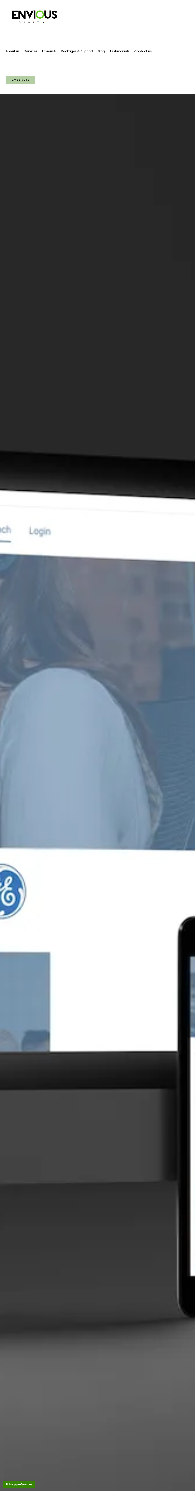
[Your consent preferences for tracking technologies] (19, 1484)
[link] (34, 17)
